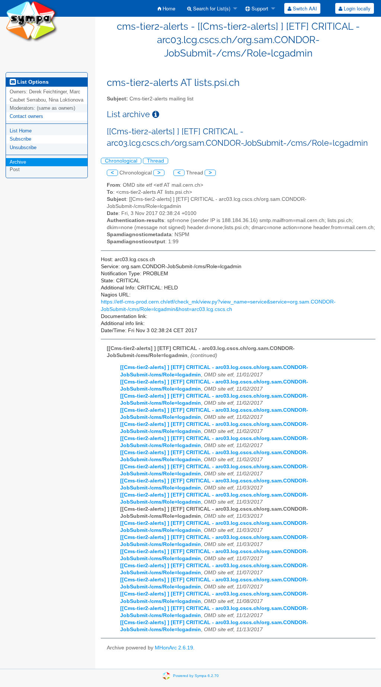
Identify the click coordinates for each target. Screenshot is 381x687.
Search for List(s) (211, 8)
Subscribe (20, 139)
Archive (18, 162)
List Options (32, 82)
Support (259, 8)
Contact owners (26, 116)
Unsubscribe (23, 147)
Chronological (121, 161)
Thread (155, 161)
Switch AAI (304, 8)
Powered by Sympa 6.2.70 (196, 676)
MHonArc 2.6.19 (174, 648)
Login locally (356, 8)
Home (168, 8)
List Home (21, 131)
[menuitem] (166, 8)
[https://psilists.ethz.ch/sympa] (32, 20)
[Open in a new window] (155, 114)
